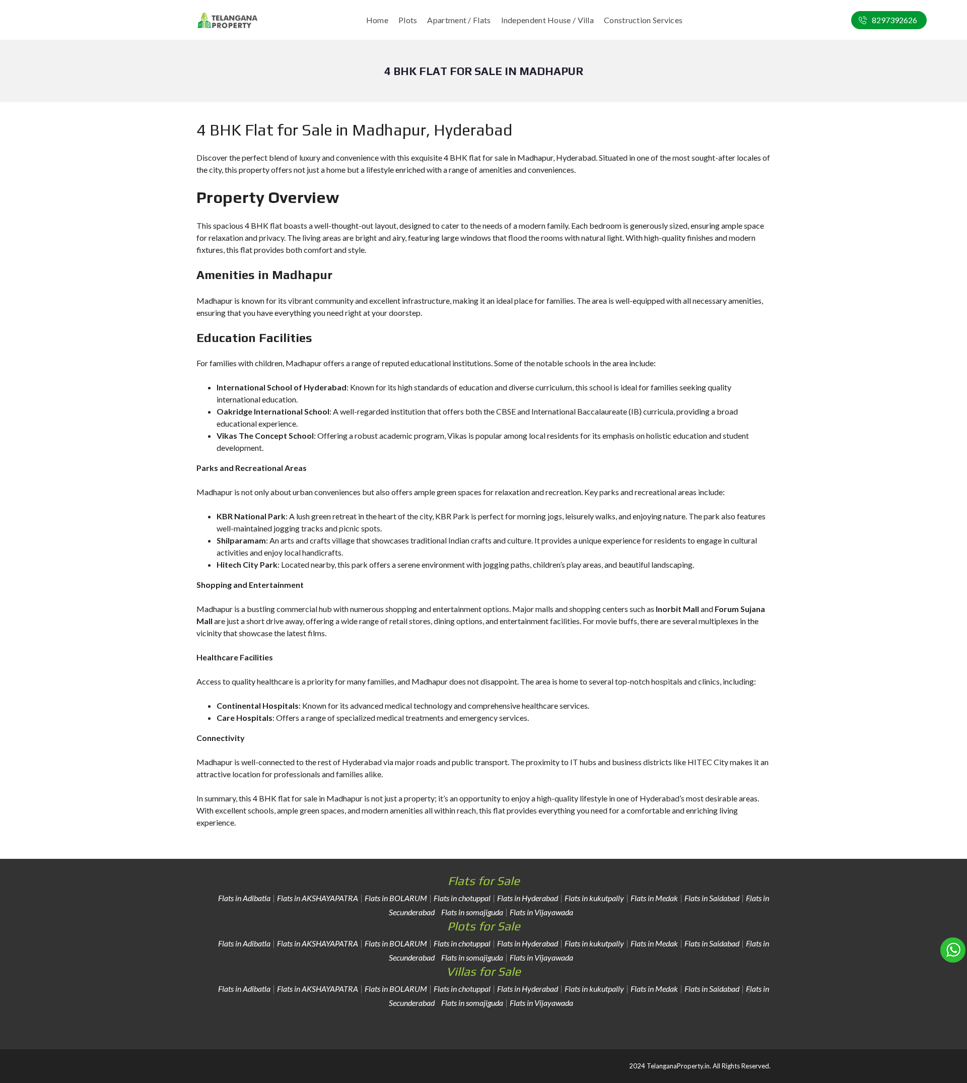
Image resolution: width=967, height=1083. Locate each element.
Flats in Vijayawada (541, 912)
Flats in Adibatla (244, 898)
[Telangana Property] (227, 20)
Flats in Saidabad (711, 898)
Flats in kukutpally (594, 898)
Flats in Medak (654, 898)
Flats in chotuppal (462, 898)
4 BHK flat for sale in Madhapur (308, 798)
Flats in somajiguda (472, 912)
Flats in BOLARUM (396, 898)
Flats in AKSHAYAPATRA (317, 898)
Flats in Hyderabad (527, 898)
